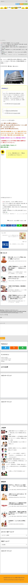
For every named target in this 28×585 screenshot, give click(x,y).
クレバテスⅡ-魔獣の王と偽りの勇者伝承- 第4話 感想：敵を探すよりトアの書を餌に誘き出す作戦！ (14, 45)
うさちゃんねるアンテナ (6, 358)
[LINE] (19, 225)
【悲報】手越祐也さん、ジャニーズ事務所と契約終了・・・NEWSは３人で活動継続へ (17, 268)
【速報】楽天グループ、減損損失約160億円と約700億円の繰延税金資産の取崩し (17, 503)
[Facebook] (8, 225)
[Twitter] (3, 225)
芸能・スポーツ (15, 66)
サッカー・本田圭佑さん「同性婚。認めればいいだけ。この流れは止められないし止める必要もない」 (16, 466)
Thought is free (21, 579)
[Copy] (24, 225)
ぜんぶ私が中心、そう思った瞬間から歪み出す (13, 201)
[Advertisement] (14, 24)
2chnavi (2, 361)
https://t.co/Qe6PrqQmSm (12, 110)
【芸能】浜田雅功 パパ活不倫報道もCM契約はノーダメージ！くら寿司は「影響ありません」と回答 (17, 438)
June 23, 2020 (17, 103)
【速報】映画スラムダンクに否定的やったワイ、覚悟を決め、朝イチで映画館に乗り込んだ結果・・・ (17, 432)
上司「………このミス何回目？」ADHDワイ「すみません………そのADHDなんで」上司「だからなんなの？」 (17, 455)
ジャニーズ (11, 220)
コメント (2, 323)
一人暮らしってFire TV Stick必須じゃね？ (16, 471)
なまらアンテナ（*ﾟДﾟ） (6, 360)
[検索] (26, 1)
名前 (1, 317)
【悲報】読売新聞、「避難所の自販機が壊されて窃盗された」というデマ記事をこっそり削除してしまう (17, 513)
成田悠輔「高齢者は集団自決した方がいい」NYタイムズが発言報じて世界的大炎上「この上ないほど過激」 (17, 460)
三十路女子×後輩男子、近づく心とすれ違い (11, 43)
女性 (25, 220)
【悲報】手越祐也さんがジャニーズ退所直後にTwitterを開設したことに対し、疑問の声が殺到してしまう (17, 297)
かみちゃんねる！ (4, 357)
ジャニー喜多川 (16, 220)
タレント (21, 220)
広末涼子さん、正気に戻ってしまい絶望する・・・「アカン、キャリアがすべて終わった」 (17, 486)
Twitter (10, 66)
